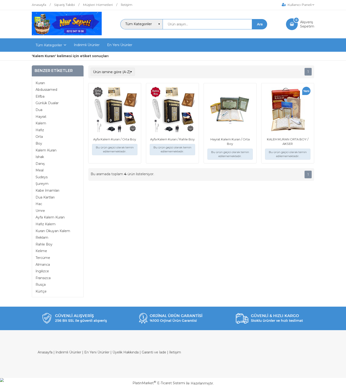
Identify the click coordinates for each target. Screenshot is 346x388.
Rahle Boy (44, 244)
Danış (40, 164)
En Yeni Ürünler (96, 352)
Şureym (42, 184)
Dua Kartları (45, 197)
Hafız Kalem (46, 224)
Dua (39, 110)
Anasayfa (45, 352)
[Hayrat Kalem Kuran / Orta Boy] (230, 110)
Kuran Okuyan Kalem (53, 231)
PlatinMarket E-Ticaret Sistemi (159, 383)
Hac (39, 204)
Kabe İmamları (47, 190)
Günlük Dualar (47, 103)
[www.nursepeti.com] (67, 34)
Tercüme (43, 258)
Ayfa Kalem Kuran (50, 217)
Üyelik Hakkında (126, 352)
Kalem (41, 123)
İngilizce (42, 271)
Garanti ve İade (154, 352)
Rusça (41, 284)
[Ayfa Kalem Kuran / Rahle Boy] (172, 110)
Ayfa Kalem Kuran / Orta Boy (114, 139)
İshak (40, 157)
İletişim (175, 352)
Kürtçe (41, 291)
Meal (40, 170)
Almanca (43, 264)
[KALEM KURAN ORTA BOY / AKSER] (287, 110)
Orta (39, 137)
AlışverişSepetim (307, 24)
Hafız (40, 130)
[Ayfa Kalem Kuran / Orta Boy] (114, 110)
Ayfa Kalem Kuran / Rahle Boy (172, 139)
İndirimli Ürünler (68, 352)
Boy (39, 143)
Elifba (40, 96)
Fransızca (43, 278)
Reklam (42, 237)
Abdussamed (46, 89)
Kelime (41, 251)
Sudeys (42, 177)
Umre (40, 211)
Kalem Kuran (46, 150)
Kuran (40, 83)
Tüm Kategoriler (49, 45)
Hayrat (41, 117)
